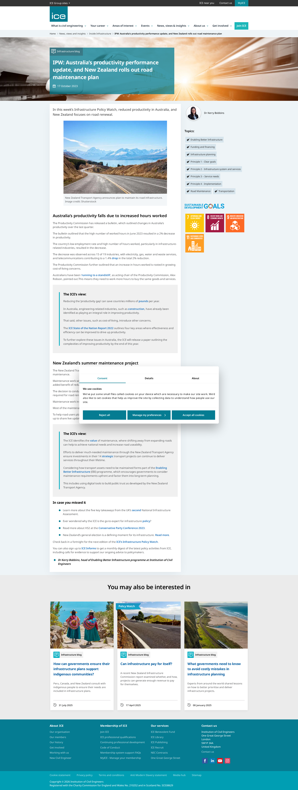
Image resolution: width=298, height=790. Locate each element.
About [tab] (195, 378)
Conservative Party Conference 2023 (122, 528)
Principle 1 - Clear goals (203, 161)
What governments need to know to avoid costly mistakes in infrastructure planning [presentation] (214, 668)
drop (115, 258)
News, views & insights (171, 25)
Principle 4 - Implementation (206, 183)
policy (146, 521)
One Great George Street (165, 758)
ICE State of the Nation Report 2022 (91, 328)
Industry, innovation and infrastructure (235, 223)
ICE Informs (88, 548)
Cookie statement (60, 775)
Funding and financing (203, 146)
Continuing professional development (122, 742)
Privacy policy (85, 775)
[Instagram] (227, 761)
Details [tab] (149, 378)
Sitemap (196, 775)
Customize (149, 415)
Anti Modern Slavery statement (148, 775)
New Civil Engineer (60, 758)
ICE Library (157, 737)
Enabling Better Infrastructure (206, 139)
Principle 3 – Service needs (205, 176)
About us (199, 25)
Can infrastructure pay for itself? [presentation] (146, 663)
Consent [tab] (102, 378)
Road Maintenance (200, 191)
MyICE (241, 3)
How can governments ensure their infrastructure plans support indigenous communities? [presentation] (81, 668)
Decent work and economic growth (214, 223)
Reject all (104, 415)
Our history (56, 742)
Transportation (226, 191)
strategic (107, 456)
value (93, 440)
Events (145, 25)
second (136, 510)
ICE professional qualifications (118, 737)
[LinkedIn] (212, 761)
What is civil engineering (67, 25)
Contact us (225, 3)
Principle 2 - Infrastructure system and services (216, 169)
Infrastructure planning (203, 154)
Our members (58, 737)
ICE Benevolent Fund (163, 732)
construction (136, 309)
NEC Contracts (159, 752)
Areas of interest (123, 25)
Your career (97, 25)
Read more (162, 535)
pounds (143, 301)
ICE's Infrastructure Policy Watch (137, 542)
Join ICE (241, 25)
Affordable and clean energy (194, 223)
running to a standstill (96, 275)
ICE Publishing (159, 742)
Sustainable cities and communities (194, 243)
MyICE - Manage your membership (120, 758)
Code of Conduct (110, 747)
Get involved (220, 25)
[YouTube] (220, 761)
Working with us (59, 752)
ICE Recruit (157, 747)
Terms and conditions (111, 775)
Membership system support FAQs (120, 752)
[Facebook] (205, 761)
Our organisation (60, 732)
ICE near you (206, 3)
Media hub (179, 775)
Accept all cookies (193, 415)
